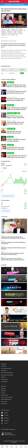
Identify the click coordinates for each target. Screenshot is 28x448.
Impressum (3, 366)
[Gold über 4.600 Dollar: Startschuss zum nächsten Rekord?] (14, 139)
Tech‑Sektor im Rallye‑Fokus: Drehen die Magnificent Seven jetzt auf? (13, 243)
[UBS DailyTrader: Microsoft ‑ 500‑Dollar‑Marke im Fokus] (14, 131)
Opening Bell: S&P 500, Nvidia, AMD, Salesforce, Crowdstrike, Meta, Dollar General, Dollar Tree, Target (13, 237)
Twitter (6, 423)
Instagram (6, 417)
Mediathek (3, 388)
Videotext (3, 377)
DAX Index (3, 163)
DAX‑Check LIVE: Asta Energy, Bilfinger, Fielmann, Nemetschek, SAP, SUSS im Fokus (12, 254)
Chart (9, 28)
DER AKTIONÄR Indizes (6, 399)
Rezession (8, 30)
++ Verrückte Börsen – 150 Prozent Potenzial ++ (14, 4)
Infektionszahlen (14, 30)
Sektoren (9, 33)
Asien (8, 34)
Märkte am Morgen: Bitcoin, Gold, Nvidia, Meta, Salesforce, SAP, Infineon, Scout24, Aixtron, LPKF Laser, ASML (12, 259)
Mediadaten (3, 364)
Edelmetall (12, 34)
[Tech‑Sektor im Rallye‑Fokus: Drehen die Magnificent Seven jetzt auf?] (14, 92)
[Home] (16, 446)
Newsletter (3, 390)
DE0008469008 (8, 165)
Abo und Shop (4, 401)
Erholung (12, 28)
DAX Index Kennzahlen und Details (7, 196)
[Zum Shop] (7, 446)
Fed (24, 30)
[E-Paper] (11, 446)
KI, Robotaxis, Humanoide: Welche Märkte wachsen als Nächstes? (13, 248)
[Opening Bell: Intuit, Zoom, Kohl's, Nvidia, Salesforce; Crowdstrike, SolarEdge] (14, 147)
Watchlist (4, 168)
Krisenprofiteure (4, 33)
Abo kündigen (4, 381)
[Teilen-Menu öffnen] (21, 446)
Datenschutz (4, 370)
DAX (5, 28)
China (21, 28)
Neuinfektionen (9, 31)
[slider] (8, 26)
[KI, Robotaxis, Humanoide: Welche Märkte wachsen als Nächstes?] (14, 99)
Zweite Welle (19, 31)
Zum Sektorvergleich (5, 210)
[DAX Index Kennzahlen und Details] (14, 180)
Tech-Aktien (20, 33)
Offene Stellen (4, 379)
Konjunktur (3, 30)
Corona (17, 28)
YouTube (6, 415)
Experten (3, 392)
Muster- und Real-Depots (7, 397)
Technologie (15, 33)
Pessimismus (4, 31)
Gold (16, 34)
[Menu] (26, 1)
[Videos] (2, 446)
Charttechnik (4, 34)
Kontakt (6, 412)
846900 (2, 165)
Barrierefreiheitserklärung (7, 372)
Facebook (6, 420)
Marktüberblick (4, 395)
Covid (15, 31)
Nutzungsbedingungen (6, 368)
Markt (2, 28)
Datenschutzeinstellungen (7, 375)
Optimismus (20, 30)
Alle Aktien (3, 386)
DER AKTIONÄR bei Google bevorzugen (8, 40)
